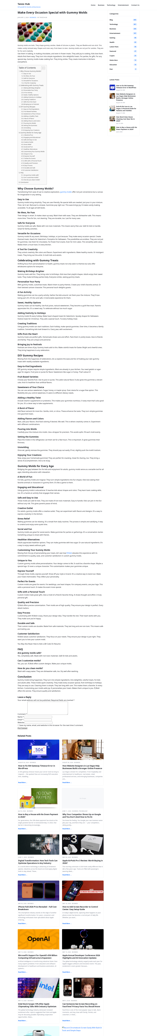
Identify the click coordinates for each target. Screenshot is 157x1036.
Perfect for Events (30, 158)
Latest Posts (114, 47)
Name (21, 717)
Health (112, 42)
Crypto (112, 56)
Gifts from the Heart (30, 102)
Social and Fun (28, 147)
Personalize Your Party (31, 90)
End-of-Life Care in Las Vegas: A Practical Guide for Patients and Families (126, 109)
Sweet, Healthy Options (31, 95)
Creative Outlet (28, 142)
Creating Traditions (30, 99)
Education (113, 65)
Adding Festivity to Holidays (32, 97)
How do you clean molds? (32, 180)
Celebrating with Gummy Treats (31, 85)
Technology (111, 5)
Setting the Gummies (30, 125)
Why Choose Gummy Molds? (30, 71)
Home (93, 5)
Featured (113, 51)
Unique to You (28, 154)
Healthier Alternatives (30, 149)
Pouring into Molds (30, 123)
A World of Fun (28, 135)
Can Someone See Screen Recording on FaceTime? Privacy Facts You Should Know (81, 1005)
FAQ (21, 173)
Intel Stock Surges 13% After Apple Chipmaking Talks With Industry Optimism (37, 1005)
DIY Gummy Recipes (27, 107)
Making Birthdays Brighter (32, 88)
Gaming (112, 38)
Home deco (114, 60)
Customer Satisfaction (31, 170)
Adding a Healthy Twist (31, 116)
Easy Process (28, 165)
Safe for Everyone (29, 78)
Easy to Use (27, 74)
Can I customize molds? (31, 177)
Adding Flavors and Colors (32, 121)
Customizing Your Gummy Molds (34, 151)
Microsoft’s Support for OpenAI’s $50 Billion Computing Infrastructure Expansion (37, 956)
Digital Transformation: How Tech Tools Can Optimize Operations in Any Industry (37, 861)
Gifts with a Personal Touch (32, 161)
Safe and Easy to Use (30, 140)
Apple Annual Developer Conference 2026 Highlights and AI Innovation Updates (81, 956)
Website (21, 722)
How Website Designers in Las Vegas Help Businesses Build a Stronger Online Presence (82, 767)
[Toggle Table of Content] (42, 68)
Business (101, 5)
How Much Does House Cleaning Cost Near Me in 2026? (125, 119)
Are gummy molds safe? (31, 175)
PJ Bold (69, 553)
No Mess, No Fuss (29, 76)
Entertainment (123, 5)
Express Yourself (29, 156)
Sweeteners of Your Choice (32, 114)
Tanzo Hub (24, 3)
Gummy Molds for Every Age (30, 133)
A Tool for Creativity (30, 83)
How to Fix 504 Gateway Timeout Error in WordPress (126, 87)
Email (20, 719)
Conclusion (24, 182)
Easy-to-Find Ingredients (31, 109)
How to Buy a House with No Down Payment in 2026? (126, 128)
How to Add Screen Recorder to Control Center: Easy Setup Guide (80, 908)
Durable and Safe (29, 168)
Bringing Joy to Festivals (31, 104)
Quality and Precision (31, 163)
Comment (22, 714)
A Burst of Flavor (29, 118)
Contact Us (135, 5)
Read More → (22, 782)
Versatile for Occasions (31, 81)
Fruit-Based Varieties (30, 111)
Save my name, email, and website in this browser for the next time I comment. (51, 725)
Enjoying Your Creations (32, 130)
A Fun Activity (28, 93)
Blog (111, 20)
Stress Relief (27, 144)
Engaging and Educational (32, 137)
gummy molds (66, 192)
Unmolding (27, 128)
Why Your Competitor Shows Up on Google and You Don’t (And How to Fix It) (81, 815)
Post (111, 69)
